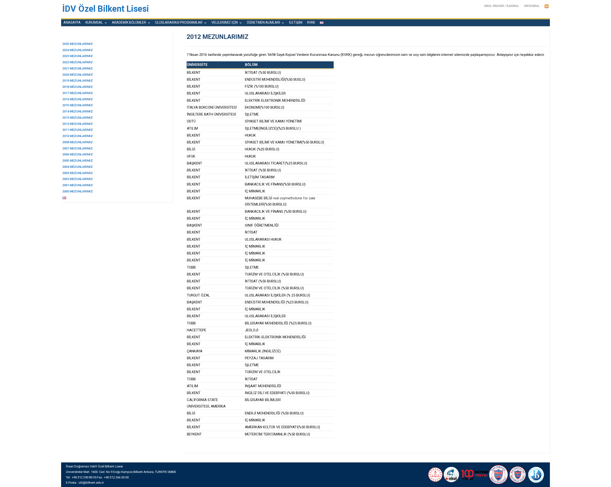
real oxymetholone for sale (294, 198)
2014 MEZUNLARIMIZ (77, 111)
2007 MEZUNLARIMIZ (77, 148)
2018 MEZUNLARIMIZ (77, 87)
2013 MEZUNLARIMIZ (77, 117)
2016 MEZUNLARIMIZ (77, 99)
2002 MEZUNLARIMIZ (77, 179)
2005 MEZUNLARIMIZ (77, 160)
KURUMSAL (94, 22)
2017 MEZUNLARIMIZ (77, 93)
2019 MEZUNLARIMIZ (77, 80)
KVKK (311, 22)
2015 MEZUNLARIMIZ (77, 105)
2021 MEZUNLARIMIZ (77, 68)
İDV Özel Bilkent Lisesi (105, 9)
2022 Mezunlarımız (77, 62)
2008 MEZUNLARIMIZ (77, 142)
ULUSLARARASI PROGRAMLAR (178, 22)
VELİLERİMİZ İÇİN (224, 22)
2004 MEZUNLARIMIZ (77, 167)
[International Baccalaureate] (536, 474)
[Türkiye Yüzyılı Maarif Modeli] (474, 474)
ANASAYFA (72, 22)
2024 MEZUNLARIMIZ (77, 50)
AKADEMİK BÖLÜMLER (129, 22)
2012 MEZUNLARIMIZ (77, 124)
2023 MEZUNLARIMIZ (77, 56)
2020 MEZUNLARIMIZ (77, 74)
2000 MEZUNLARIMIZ (77, 191)
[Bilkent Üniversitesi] (498, 474)
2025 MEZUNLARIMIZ (77, 44)
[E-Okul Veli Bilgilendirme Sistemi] (451, 474)
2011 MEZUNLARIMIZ (77, 130)
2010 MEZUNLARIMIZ (77, 136)
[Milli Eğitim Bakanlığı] (435, 474)
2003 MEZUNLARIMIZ (77, 173)
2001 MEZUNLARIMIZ (77, 185)
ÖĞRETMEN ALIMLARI (263, 22)
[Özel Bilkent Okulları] (517, 474)
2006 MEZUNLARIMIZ (77, 154)
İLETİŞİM (295, 22)
